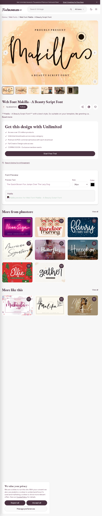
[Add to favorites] (95, 107)
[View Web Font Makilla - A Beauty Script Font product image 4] (47, 90)
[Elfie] (17, 272)
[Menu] (96, 9)
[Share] (82, 107)
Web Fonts (13, 17)
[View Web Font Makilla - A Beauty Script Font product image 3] (34, 90)
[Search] (70, 9)
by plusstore (10, 107)
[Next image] (94, 52)
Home (4, 17)
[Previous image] (5, 52)
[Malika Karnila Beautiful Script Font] (83, 305)
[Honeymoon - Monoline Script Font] (83, 250)
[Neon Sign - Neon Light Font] (17, 227)
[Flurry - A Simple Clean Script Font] (83, 227)
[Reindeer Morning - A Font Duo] (50, 227)
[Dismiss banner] (96, 2)
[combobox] (49, 9)
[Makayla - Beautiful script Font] (17, 305)
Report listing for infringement (17, 163)
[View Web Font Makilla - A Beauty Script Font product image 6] (73, 90)
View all (95, 212)
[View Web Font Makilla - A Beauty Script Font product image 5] (60, 90)
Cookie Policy (21, 497)
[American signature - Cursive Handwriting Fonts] (17, 250)
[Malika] (50, 305)
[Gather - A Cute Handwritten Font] (50, 272)
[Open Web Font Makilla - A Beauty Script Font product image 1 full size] (50, 52)
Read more (7, 117)
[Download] (23, 221)
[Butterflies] (50, 250)
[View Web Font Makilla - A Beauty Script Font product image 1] (8, 90)
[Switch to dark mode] (91, 9)
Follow (22, 107)
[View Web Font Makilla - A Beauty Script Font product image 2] (21, 90)
